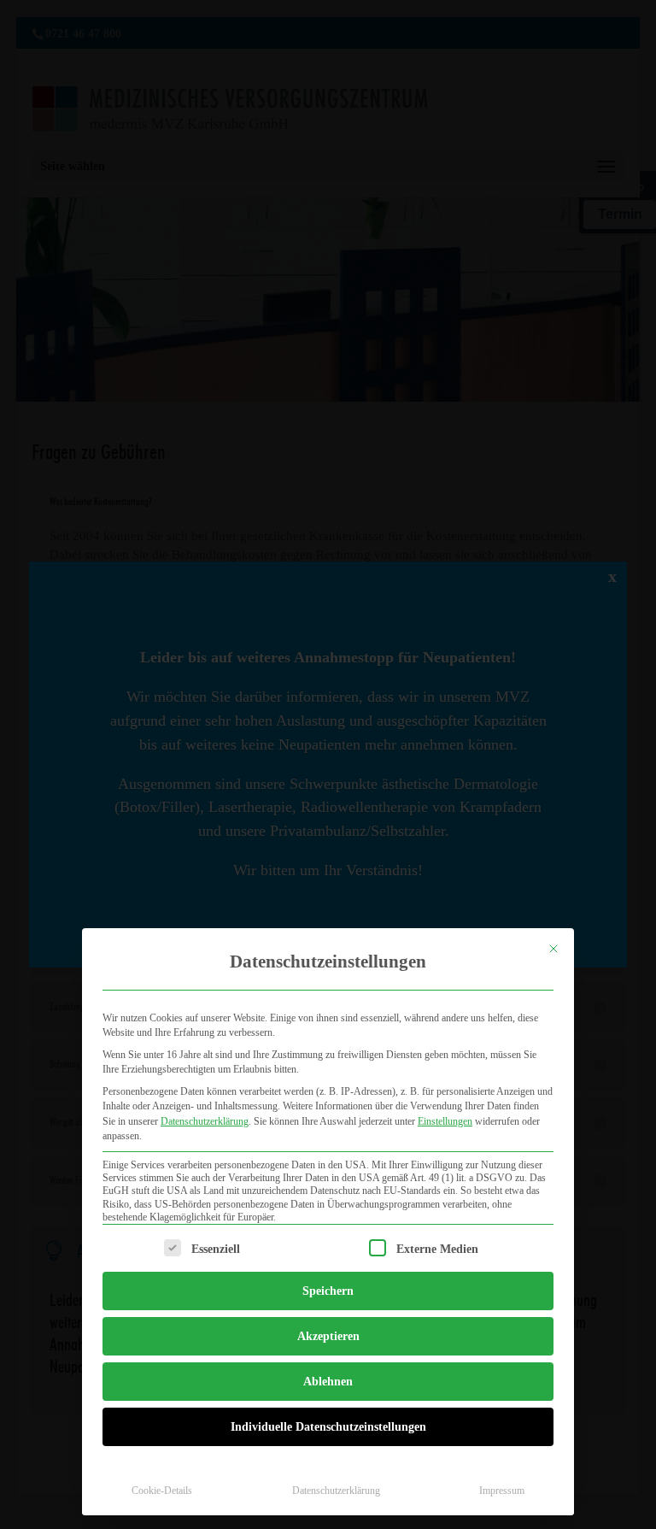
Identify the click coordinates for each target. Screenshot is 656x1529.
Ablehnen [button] (328, 1381)
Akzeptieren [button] (328, 1336)
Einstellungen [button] (445, 1121)
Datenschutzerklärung (205, 1121)
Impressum (501, 1491)
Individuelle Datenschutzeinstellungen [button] (328, 1426)
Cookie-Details (162, 1491)
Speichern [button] (328, 1291)
